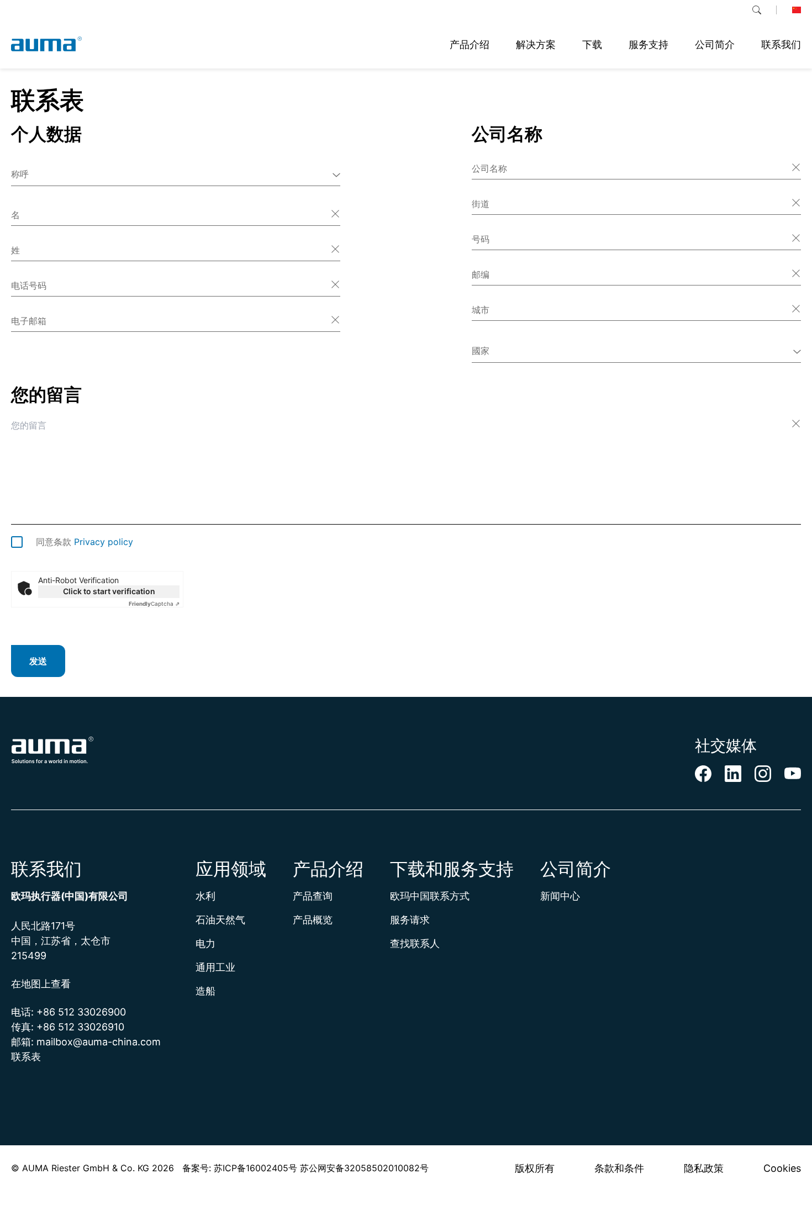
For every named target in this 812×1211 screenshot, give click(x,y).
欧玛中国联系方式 (430, 896)
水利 (205, 896)
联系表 (26, 1056)
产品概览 (313, 920)
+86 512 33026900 (81, 1012)
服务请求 (410, 920)
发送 (38, 661)
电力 (205, 943)
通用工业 (215, 967)
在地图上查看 (41, 984)
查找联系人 (415, 943)
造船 (205, 991)
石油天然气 (220, 920)
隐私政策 (704, 1168)
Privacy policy (103, 541)
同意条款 (84, 541)
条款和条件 (619, 1168)
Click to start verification (109, 591)
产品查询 (313, 896)
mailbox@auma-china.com (98, 1042)
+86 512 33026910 (80, 1027)
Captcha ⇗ (154, 603)
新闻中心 (560, 896)
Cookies (782, 1168)
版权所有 (535, 1168)
